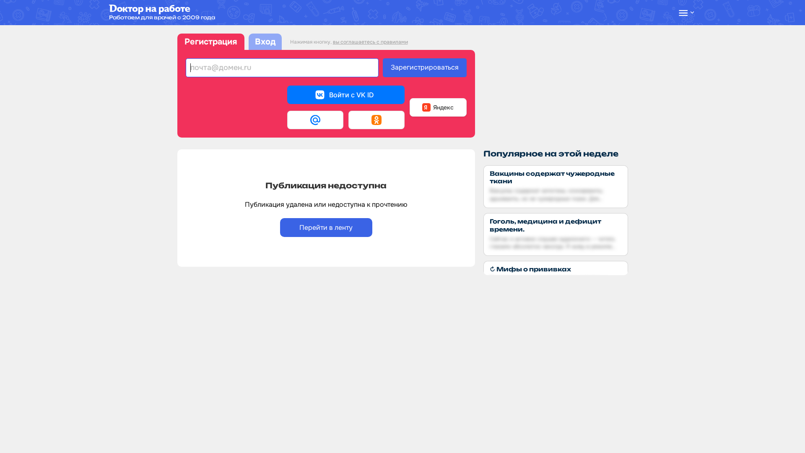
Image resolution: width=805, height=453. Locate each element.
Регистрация (210, 41)
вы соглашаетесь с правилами (370, 42)
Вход (265, 41)
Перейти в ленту (326, 227)
